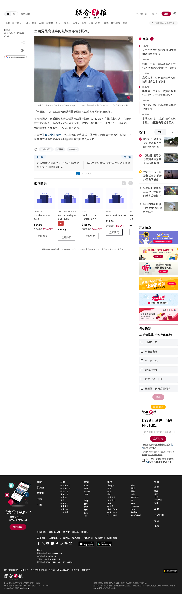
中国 (41, 23)
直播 (156, 503)
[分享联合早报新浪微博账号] (61, 543)
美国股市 (64, 503)
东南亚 (49, 23)
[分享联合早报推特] (43, 543)
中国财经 (64, 494)
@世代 (110, 506)
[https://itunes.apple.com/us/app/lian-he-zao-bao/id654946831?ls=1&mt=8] (86, 544)
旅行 (109, 494)
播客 (106, 23)
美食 (109, 491)
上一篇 (40, 157)
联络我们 (100, 537)
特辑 (133, 503)
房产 (62, 500)
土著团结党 (46, 149)
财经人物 (64, 512)
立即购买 (42, 235)
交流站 (87, 491)
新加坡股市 (65, 485)
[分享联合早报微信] (66, 543)
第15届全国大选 (51, 134)
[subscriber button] (175, 14)
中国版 (84, 532)
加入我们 (76, 537)
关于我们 (41, 537)
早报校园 (135, 506)
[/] (91, 14)
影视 (86, 507)
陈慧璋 (7, 29)
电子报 (155, 13)
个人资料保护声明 (39, 570)
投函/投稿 (112, 537)
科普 (133, 491)
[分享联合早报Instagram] (52, 543)
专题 (125, 23)
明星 (86, 504)
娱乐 (66, 23)
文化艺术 (111, 497)
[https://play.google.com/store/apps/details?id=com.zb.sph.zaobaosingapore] (104, 544)
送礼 (86, 516)
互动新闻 (115, 23)
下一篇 (127, 157)
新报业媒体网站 (11, 570)
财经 (25, 23)
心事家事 (135, 497)
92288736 (68, 562)
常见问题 (88, 537)
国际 (34, 23)
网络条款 (24, 570)
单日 (160, 132)
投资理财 (64, 497)
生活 (75, 23)
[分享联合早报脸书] (38, 543)
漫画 (86, 494)
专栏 (109, 503)
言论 (57, 23)
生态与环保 (112, 509)
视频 (97, 23)
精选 (133, 500)
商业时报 (86, 570)
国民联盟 (73, 149)
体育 (90, 23)
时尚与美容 (112, 512)
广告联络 (65, 537)
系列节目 (158, 500)
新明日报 (25, 13)
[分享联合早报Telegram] (57, 543)
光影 (133, 485)
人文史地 (111, 500)
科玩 (133, 488)
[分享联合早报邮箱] (70, 543)
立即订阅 (18, 527)
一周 (171, 132)
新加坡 (15, 23)
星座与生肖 (136, 515)
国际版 (75, 532)
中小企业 (64, 506)
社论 (86, 485)
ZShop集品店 (63, 570)
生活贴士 (135, 512)
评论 (86, 488)
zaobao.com (25, 588)
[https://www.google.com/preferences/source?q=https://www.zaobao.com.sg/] (170, 571)
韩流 (86, 513)
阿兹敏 (60, 149)
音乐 (86, 510)
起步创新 (64, 509)
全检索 (52, 570)
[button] (175, 14)
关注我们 (53, 537)
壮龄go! (110, 485)
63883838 (51, 556)
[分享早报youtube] (47, 543)
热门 (133, 509)
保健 (83, 23)
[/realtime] (152, 39)
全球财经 (64, 491)
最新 (7, 23)
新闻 (156, 491)
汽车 (133, 494)
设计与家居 (112, 515)
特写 (109, 488)
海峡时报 (75, 570)
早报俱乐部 (141, 13)
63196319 (57, 553)
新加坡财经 (65, 488)
